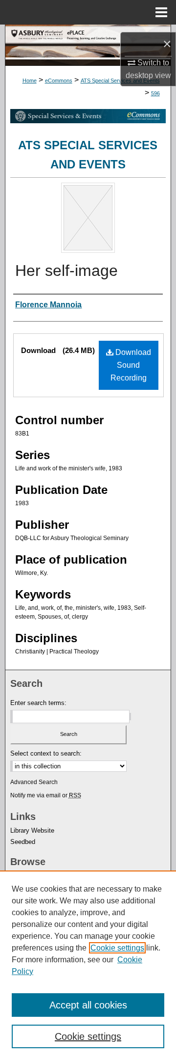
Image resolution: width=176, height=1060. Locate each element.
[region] (88, 965)
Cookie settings (117, 948)
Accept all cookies (88, 1005)
